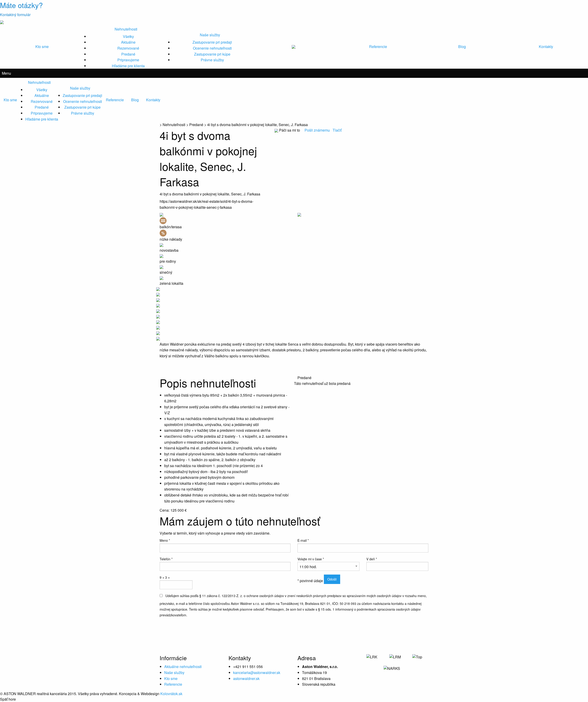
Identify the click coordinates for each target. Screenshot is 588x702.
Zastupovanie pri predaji (212, 42)
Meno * (165, 540)
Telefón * (166, 559)
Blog (462, 46)
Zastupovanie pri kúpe (212, 54)
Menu (6, 73)
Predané (128, 54)
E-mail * (303, 540)
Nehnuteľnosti (126, 29)
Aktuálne (128, 42)
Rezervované (128, 48)
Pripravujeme (128, 59)
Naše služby (210, 34)
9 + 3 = (165, 577)
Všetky (128, 36)
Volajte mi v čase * (310, 559)
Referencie (378, 46)
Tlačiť (337, 130)
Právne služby (212, 59)
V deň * (371, 559)
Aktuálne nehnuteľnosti (183, 666)
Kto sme (42, 46)
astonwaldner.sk (246, 678)
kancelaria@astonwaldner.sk (256, 672)
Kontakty (546, 46)
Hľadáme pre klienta (128, 65)
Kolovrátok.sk (171, 693)
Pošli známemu (318, 130)
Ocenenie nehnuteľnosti (212, 48)
